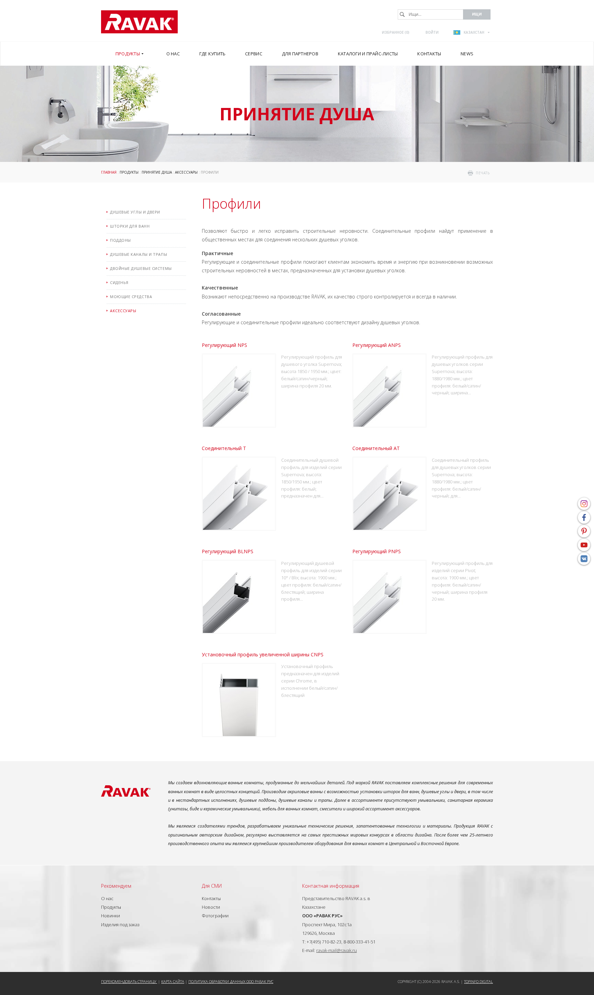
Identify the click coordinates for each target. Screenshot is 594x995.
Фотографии (215, 915)
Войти (432, 32)
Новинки (110, 915)
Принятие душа (157, 172)
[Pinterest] (584, 531)
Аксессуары (186, 172)
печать (483, 173)
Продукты (129, 172)
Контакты (211, 898)
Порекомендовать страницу (129, 981)
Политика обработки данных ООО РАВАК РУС (230, 981)
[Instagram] (584, 504)
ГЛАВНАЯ (109, 172)
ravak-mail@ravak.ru (336, 950)
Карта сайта (172, 981)
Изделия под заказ (120, 924)
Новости (211, 907)
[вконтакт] (584, 559)
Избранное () (395, 32)
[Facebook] (584, 517)
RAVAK (139, 21)
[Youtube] (584, 545)
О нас (107, 898)
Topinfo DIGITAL (478, 981)
